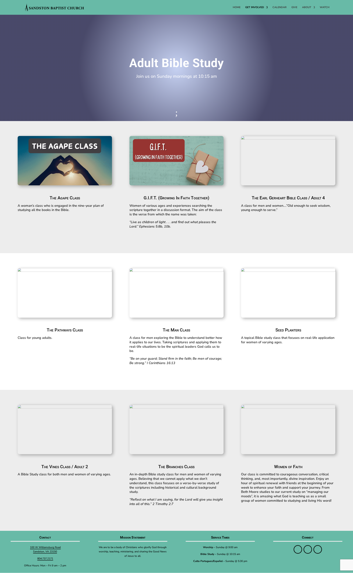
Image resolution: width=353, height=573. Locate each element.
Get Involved (254, 7)
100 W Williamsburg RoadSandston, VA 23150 (45, 549)
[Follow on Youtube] (317, 549)
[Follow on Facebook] (298, 549)
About (306, 7)
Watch (324, 7)
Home (236, 7)
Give (294, 7)
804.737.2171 (45, 558)
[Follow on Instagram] (308, 549)
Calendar (279, 7)
